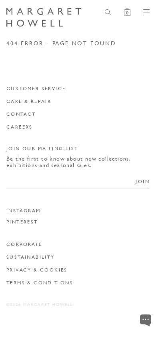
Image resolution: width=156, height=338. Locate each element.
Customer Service (36, 88)
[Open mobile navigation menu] (143, 12)
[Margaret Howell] (43, 17)
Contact (21, 114)
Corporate (24, 244)
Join (143, 181)
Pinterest (22, 221)
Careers (19, 127)
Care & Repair (28, 101)
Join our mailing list (42, 148)
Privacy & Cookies (37, 270)
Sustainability (30, 257)
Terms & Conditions (39, 283)
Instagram (23, 210)
